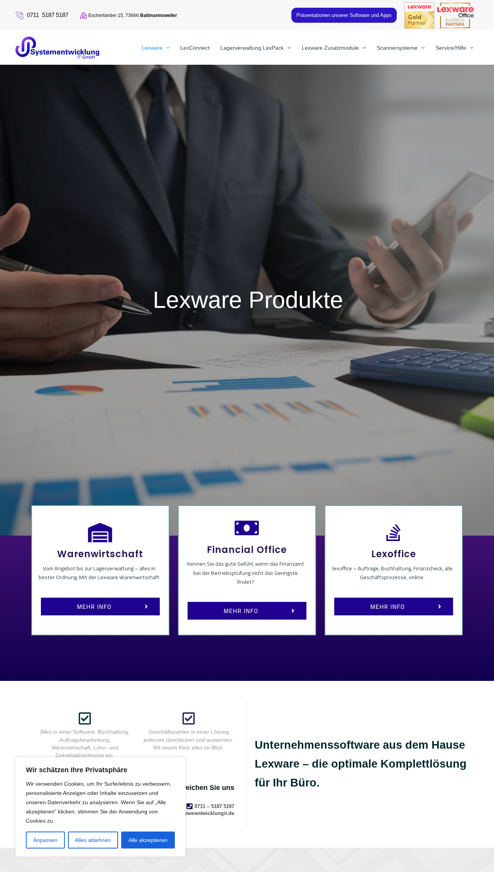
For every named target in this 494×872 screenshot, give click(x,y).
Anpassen (45, 840)
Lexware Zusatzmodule (330, 48)
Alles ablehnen (93, 840)
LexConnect (195, 48)
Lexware (152, 48)
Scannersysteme (397, 48)
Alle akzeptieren (148, 840)
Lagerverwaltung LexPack (252, 48)
